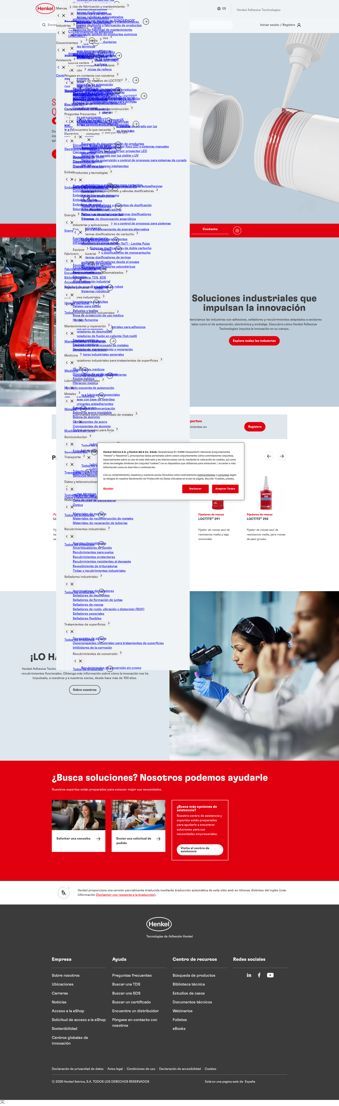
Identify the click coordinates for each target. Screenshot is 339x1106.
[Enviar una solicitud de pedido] (138, 826)
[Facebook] (259, 975)
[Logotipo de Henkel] (46, 8)
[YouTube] (270, 975)
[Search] (45, 25)
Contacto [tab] (210, 229)
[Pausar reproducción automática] (237, 230)
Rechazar (195, 489)
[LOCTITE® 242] (266, 508)
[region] (170, 471)
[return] (67, 507)
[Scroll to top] (2, 1103)
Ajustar (108, 488)
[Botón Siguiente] (279, 456)
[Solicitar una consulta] (78, 826)
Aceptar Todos (225, 489)
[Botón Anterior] (266, 456)
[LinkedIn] (249, 975)
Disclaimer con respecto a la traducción (125, 894)
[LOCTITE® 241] (218, 508)
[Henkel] (159, 924)
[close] (90, 139)
